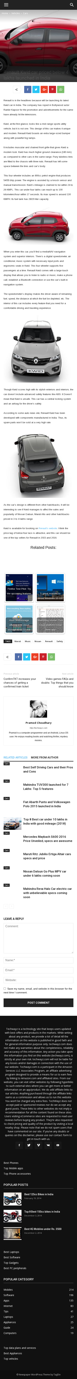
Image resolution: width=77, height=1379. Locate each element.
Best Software (12, 1257)
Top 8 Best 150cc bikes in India (42, 1211)
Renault (49, 641)
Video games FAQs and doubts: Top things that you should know (57, 682)
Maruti (18, 641)
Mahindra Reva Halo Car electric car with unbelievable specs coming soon (47, 893)
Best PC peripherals (15, 1268)
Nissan (38, 641)
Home (5, 13)
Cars (25, 13)
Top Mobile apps (13, 1168)
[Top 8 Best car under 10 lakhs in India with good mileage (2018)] (12, 823)
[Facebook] (19, 1145)
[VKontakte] (48, 1145)
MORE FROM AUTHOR (44, 757)
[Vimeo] (38, 1145)
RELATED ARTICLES (15, 757)
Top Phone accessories (17, 1173)
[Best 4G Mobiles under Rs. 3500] (12, 1233)
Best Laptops (11, 1252)
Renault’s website (48, 528)
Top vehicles (11, 1358)
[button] (72, 5)
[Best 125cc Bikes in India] (12, 1199)
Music (28, 641)
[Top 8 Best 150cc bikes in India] (12, 1216)
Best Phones (11, 1162)
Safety (60, 641)
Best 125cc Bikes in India (38, 1194)
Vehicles (15, 13)
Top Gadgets (11, 1262)
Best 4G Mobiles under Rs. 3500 (42, 1229)
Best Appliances (13, 1353)
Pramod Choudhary (39, 722)
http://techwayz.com (38, 728)
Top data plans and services (20, 1348)
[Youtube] (57, 1145)
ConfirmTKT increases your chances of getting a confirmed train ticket (20, 682)
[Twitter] (28, 1145)
